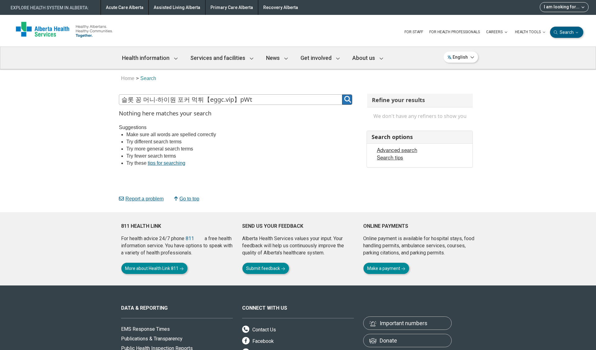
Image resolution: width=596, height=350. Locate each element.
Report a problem (144, 198)
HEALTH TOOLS (528, 32)
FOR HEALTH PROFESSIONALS (454, 32)
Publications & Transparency (152, 339)
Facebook (262, 341)
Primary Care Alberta (231, 7)
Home (127, 78)
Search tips (390, 157)
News (273, 58)
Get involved (316, 58)
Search (567, 32)
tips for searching (166, 163)
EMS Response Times (145, 329)
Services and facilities (218, 58)
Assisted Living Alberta (177, 7)
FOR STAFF (413, 32)
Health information (146, 58)
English (460, 57)
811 (190, 238)
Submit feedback (263, 268)
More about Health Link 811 (152, 268)
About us (364, 58)
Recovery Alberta (280, 7)
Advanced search (397, 150)
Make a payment (384, 268)
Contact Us (263, 330)
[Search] (347, 100)
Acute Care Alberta (124, 7)
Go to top (189, 198)
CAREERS (494, 32)
